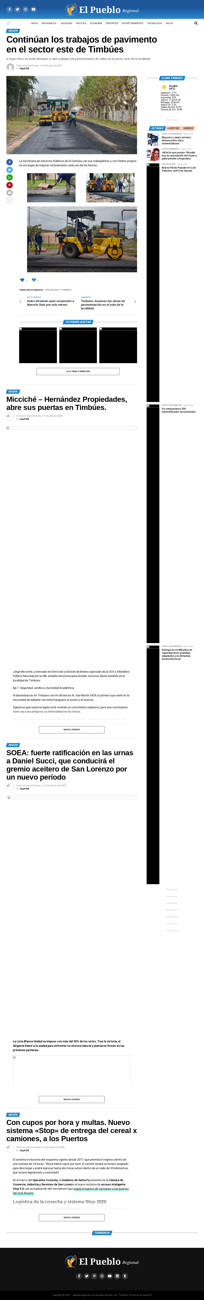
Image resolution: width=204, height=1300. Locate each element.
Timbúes (66, 290)
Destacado (53, 290)
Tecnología (154, 23)
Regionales (49, 23)
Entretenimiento (132, 23)
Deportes (112, 23)
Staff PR (24, 419)
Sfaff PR (24, 68)
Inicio (34, 23)
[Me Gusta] (22, 280)
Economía (96, 23)
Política (81, 23)
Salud (169, 23)
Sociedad (66, 23)
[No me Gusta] (34, 280)
